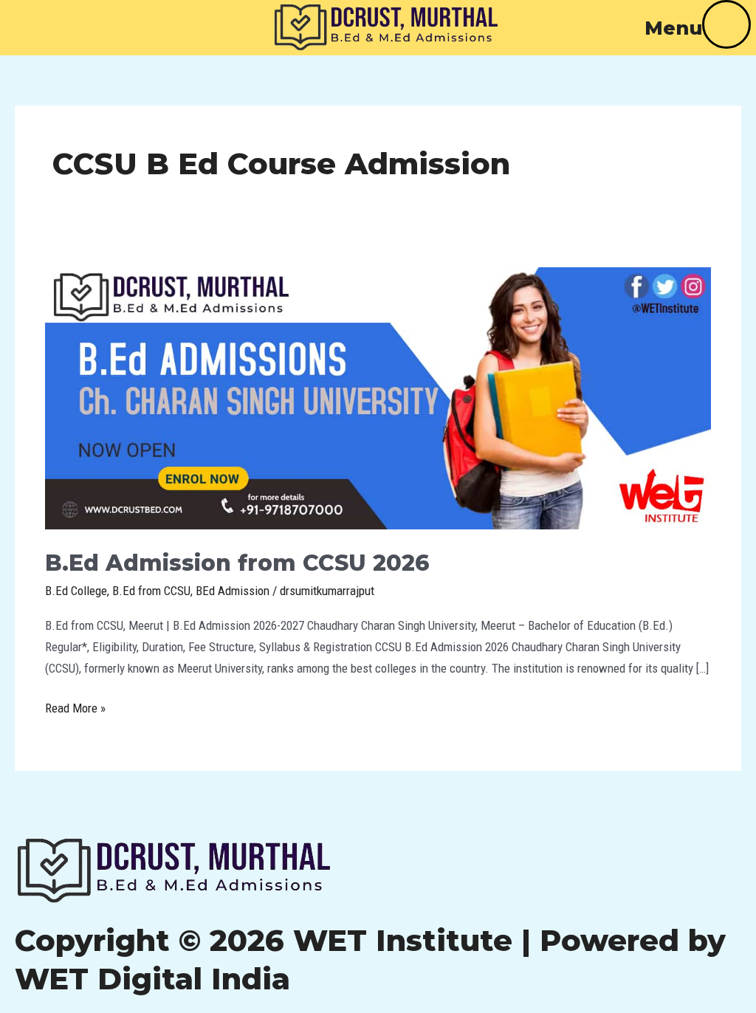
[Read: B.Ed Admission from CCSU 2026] (378, 397)
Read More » (75, 706)
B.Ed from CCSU (151, 590)
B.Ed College (76, 590)
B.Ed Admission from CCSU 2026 (237, 563)
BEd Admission (232, 590)
